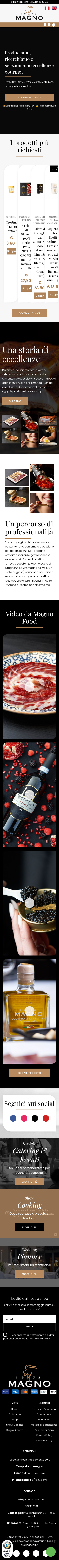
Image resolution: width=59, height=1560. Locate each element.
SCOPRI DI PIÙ (29, 1181)
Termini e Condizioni (44, 1409)
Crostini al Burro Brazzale (11, 226)
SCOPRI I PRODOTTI (29, 97)
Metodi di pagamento (44, 1424)
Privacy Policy (44, 1435)
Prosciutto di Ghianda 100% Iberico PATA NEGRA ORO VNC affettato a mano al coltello (26, 247)
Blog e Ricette (14, 1430)
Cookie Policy (44, 1440)
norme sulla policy (39, 1338)
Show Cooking (14, 1424)
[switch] (7, 1555)
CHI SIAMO (15, 401)
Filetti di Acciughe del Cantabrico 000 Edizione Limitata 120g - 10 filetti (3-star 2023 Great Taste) (40, 252)
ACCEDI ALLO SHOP (29, 313)
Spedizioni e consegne (44, 1417)
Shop (15, 1419)
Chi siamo (15, 1414)
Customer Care (44, 1430)
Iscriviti (29, 1327)
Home (15, 1409)
